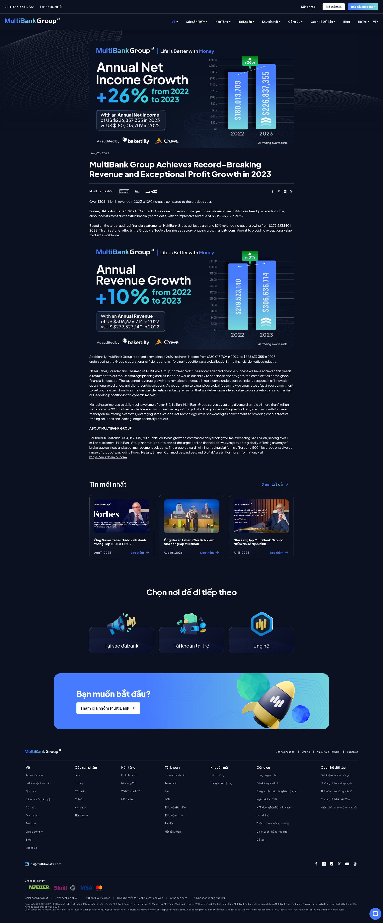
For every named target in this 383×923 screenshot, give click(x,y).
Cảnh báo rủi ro (179, 898)
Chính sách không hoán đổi (272, 831)
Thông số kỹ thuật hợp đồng (273, 823)
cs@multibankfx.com (46, 864)
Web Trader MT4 (130, 791)
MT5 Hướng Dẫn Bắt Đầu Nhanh (274, 807)
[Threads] (355, 864)
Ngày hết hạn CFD (267, 799)
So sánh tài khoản (175, 775)
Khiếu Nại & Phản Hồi (328, 752)
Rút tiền (169, 823)
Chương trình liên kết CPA (335, 799)
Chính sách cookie (66, 898)
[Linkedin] (324, 864)
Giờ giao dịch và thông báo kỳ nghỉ (276, 791)
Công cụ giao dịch (267, 775)
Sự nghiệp (352, 752)
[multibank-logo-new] (32, 22)
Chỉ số (78, 799)
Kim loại (79, 783)
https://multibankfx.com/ (108, 457)
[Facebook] (316, 864)
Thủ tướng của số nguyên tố (336, 791)
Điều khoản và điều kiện (97, 898)
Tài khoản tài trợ (174, 815)
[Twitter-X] (339, 864)
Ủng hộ (306, 752)
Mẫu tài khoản (173, 831)
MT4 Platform (129, 775)
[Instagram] (332, 864)
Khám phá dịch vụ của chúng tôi (339, 807)
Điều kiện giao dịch (267, 783)
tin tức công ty (34, 831)
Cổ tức (261, 839)
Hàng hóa (80, 807)
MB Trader (127, 799)
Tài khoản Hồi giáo (175, 807)
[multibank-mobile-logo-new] (43, 752)
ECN (167, 799)
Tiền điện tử (81, 815)
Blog (29, 839)
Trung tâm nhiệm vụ (221, 783)
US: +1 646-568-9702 (19, 6)
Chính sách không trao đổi (209, 898)
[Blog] (350, 22)
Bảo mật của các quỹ (38, 799)
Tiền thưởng (217, 775)
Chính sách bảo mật (36, 898)
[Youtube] (347, 864)
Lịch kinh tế (263, 815)
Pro (167, 791)
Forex (78, 775)
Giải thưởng (32, 815)
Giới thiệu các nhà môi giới (336, 775)
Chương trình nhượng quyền (336, 783)
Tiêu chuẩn (171, 783)
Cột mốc (31, 807)
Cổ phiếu (80, 791)
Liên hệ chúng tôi (51, 6)
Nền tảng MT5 (129, 783)
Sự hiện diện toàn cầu (38, 783)
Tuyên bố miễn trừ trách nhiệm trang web (140, 898)
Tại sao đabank (34, 775)
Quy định (31, 791)
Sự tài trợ (31, 823)
